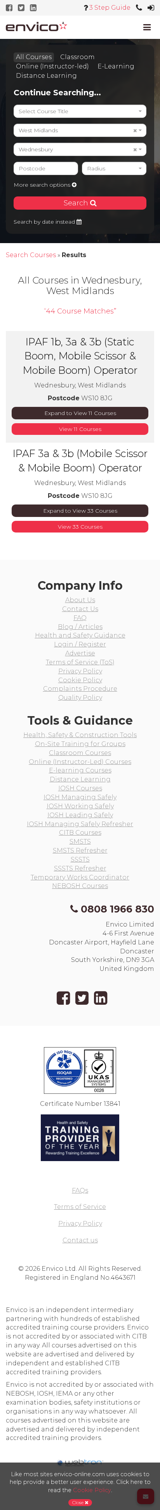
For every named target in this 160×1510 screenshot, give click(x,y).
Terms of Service (80, 1206)
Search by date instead (45, 221)
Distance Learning (80, 779)
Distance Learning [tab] (46, 75)
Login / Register (80, 644)
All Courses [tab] (34, 57)
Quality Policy (80, 697)
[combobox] (80, 111)
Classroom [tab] (77, 57)
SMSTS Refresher (80, 850)
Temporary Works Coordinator (80, 877)
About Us (80, 600)
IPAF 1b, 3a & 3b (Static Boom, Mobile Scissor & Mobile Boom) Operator (80, 356)
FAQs (80, 1190)
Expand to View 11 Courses (80, 413)
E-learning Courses (80, 770)
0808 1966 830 (117, 909)
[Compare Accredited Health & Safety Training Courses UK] (36, 26)
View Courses (80, 429)
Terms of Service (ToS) (80, 662)
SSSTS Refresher (80, 868)
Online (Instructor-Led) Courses (80, 762)
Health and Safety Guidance (80, 635)
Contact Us (80, 609)
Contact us (80, 1240)
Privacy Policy (80, 671)
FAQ (80, 618)
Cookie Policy (80, 680)
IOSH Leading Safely (80, 815)
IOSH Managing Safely (80, 797)
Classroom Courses (80, 753)
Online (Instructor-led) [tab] (52, 66)
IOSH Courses (80, 788)
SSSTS (80, 859)
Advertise (80, 653)
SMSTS (80, 841)
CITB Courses (80, 832)
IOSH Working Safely (80, 806)
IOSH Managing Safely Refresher (80, 824)
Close (78, 1502)
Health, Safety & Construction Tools (80, 735)
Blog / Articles (80, 627)
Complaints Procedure (80, 688)
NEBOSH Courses (80, 886)
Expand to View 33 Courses (80, 510)
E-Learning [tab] (115, 66)
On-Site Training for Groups (80, 744)
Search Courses (31, 255)
